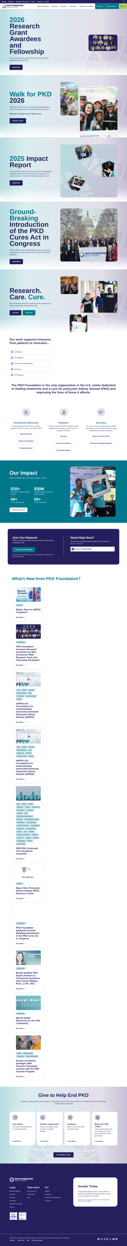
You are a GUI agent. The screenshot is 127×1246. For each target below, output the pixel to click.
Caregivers (11, 1)
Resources (73, 6)
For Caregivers (19, 357)
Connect (99, 6)
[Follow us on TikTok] (107, 1239)
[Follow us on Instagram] (102, 1239)
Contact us (12, 1240)
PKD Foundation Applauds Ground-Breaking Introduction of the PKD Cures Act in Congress (27, 933)
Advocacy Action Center (101, 436)
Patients (4, 1)
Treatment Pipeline (26, 448)
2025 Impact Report (18, 510)
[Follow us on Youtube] (113, 1239)
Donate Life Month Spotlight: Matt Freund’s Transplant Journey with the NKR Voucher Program (27, 1066)
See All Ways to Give (63, 1155)
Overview (63, 436)
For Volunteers (19, 375)
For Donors (17, 369)
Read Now (16, 67)
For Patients (18, 352)
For (47, 1187)
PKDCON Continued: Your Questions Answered (27, 851)
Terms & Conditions (18, 556)
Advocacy (64, 6)
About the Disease (43, 6)
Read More (16, 261)
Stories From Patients (26, 441)
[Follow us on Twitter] (110, 1239)
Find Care (29, 312)
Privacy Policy (20, 1240)
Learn (13, 1187)
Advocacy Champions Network (101, 443)
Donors (33, 1)
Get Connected (31, 1191)
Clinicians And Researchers (53, 1197)
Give (122, 6)
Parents (47, 1)
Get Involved (111, 6)
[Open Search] (123, 1)
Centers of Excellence (63, 443)
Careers (12, 1207)
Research (55, 6)
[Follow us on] (116, 1239)
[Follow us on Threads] (105, 1239)
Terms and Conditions (37, 1240)
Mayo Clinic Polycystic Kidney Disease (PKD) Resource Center (28, 891)
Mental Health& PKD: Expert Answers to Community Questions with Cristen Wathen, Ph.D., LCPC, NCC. (28, 978)
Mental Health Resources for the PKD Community (28, 1021)
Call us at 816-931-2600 (83, 549)
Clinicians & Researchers (22, 1)
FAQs (28, 1240)
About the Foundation (86, 6)
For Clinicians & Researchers (23, 363)
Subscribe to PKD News (23, 549)
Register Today (17, 121)
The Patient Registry (63, 450)
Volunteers (40, 1)
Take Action (33, 1187)
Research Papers (26, 434)
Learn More (16, 1141)
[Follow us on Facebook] (98, 1239)
